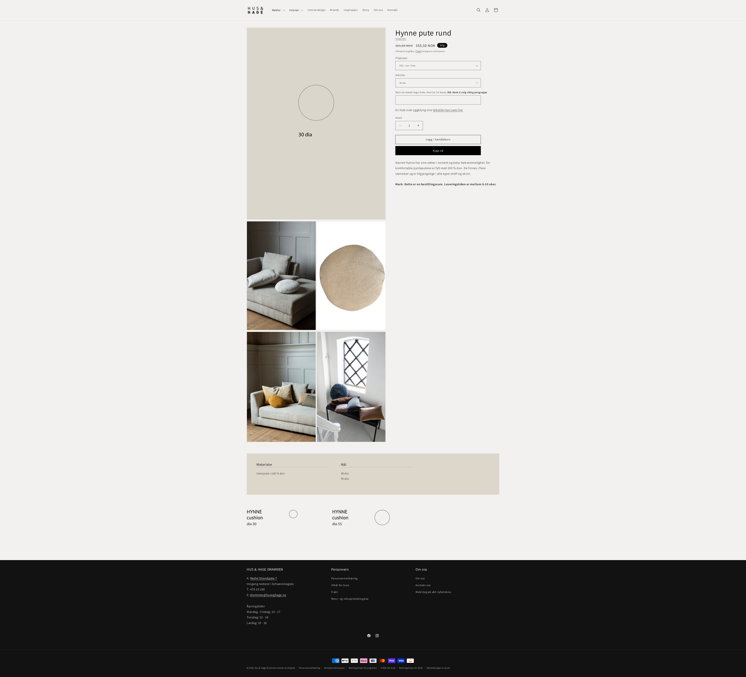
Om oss (420, 578)
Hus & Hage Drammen (266, 668)
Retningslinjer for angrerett (363, 668)
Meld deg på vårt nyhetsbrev (433, 592)
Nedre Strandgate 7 (263, 578)
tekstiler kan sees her (448, 110)
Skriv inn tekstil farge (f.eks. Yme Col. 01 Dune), (441, 92)
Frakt (418, 51)
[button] (278, 10)
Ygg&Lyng (400, 38)
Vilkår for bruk (340, 585)
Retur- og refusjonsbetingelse (350, 598)
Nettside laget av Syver (438, 668)
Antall (398, 117)
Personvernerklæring (344, 578)
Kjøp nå (438, 150)
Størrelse (400, 75)
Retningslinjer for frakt (411, 668)
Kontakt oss (423, 585)
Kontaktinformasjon (334, 668)
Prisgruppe (401, 58)
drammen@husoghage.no (268, 595)
